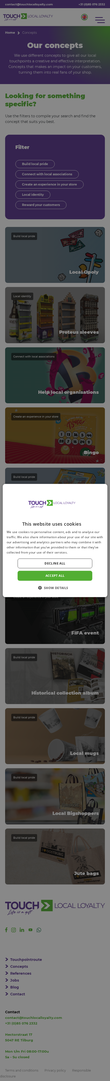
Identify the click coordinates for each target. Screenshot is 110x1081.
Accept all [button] (55, 575)
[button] (55, 587)
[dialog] (55, 540)
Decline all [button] (55, 563)
